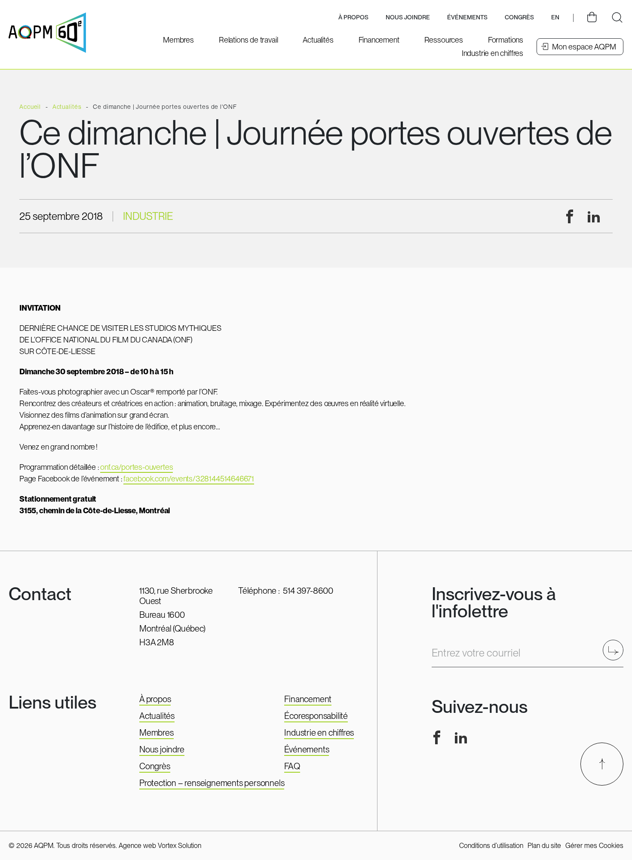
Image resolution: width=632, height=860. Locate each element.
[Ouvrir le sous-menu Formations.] (505, 39)
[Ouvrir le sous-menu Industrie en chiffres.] (492, 53)
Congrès (154, 766)
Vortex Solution (179, 846)
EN (555, 17)
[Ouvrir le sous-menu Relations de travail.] (248, 39)
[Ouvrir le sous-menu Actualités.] (318, 39)
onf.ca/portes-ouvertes (136, 467)
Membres (156, 732)
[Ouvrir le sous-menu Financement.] (379, 39)
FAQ (292, 766)
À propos (155, 699)
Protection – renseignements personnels (211, 783)
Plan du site (544, 846)
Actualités (157, 716)
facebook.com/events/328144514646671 (188, 478)
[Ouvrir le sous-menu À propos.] (353, 18)
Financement (307, 699)
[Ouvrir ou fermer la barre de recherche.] (617, 17)
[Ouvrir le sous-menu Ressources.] (443, 39)
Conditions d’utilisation (491, 846)
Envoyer (615, 649)
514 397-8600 (308, 591)
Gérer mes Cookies (594, 846)
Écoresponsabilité (316, 716)
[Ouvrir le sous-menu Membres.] (178, 39)
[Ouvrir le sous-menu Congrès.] (519, 18)
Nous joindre (408, 17)
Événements (467, 17)
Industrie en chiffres (319, 732)
